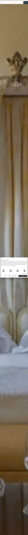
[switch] (11, 271)
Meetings (5, 0)
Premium (2, 0)
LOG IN (15, 0)
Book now (25, 2)
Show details (24, 273)
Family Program (9, 0)
